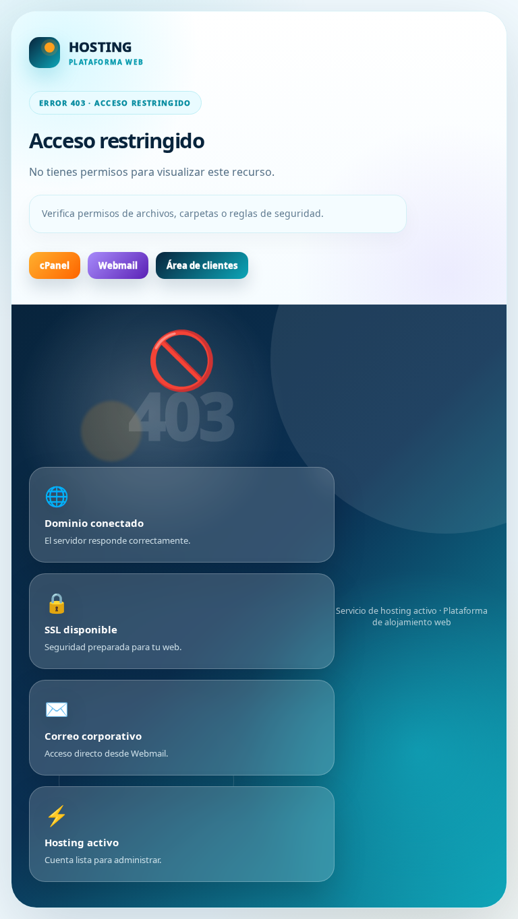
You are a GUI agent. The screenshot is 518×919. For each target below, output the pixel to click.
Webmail (118, 265)
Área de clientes (202, 265)
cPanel (54, 265)
